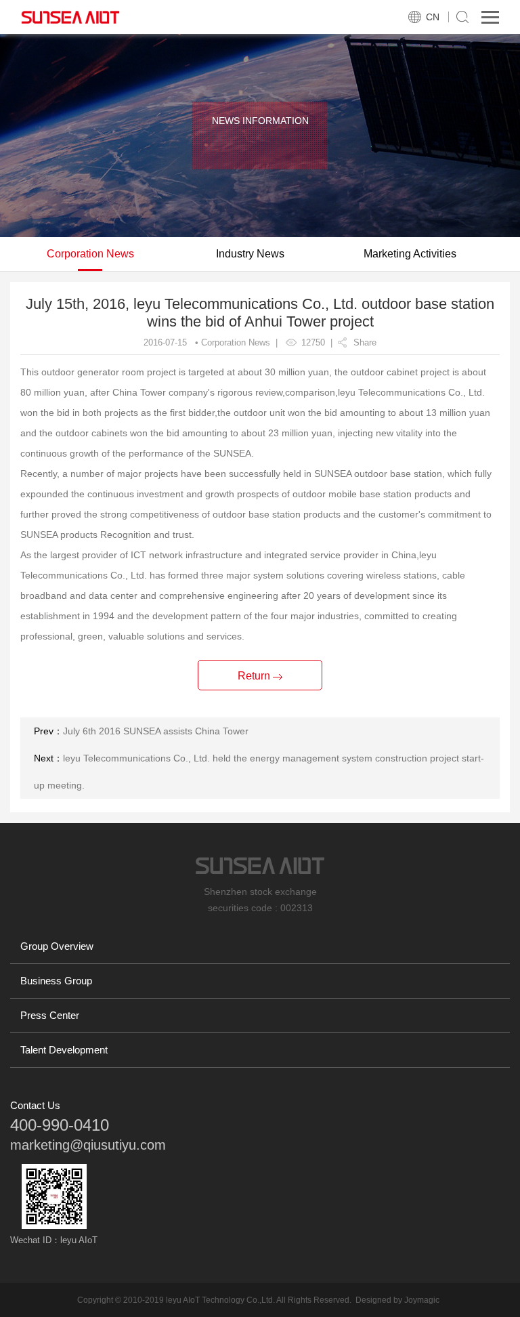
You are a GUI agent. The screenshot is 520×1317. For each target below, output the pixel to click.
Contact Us (35, 1105)
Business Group (56, 980)
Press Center (49, 1015)
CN (432, 17)
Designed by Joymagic (397, 1300)
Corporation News (90, 253)
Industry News (250, 253)
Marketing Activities (410, 253)
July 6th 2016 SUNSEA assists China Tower (155, 731)
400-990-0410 (59, 1125)
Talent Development (64, 1049)
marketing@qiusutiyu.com (88, 1144)
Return (255, 676)
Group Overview (56, 946)
